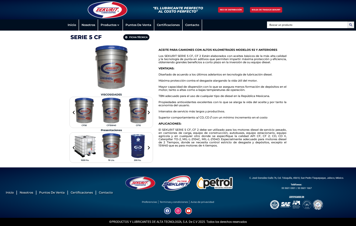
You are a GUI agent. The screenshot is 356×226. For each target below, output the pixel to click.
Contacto (192, 25)
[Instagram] (178, 210)
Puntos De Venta (138, 25)
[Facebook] (167, 210)
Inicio (72, 25)
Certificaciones (168, 25)
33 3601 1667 (305, 188)
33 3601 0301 (288, 188)
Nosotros (88, 25)
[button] (73, 112)
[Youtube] (188, 210)
